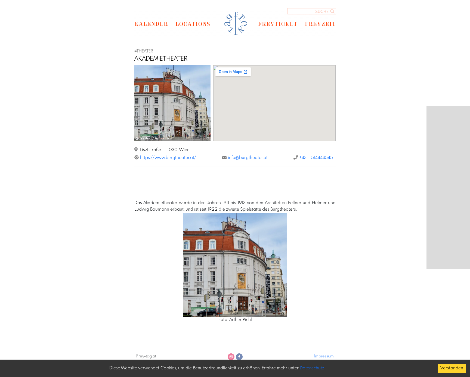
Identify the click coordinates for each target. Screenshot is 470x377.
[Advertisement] (235, 183)
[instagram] (231, 356)
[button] (140, 103)
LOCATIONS (192, 23)
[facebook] (239, 356)
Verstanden (451, 368)
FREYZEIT (320, 23)
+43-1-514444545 (316, 157)
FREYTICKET (277, 23)
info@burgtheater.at (248, 157)
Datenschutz (312, 368)
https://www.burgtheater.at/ (168, 157)
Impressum (324, 356)
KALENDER (151, 23)
